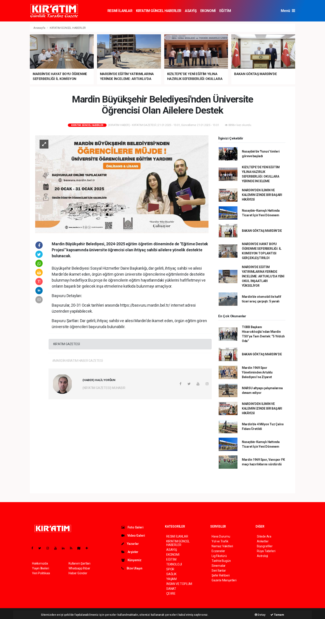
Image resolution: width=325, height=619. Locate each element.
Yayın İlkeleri (40, 568)
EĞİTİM (225, 11)
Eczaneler (218, 551)
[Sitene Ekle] (89, 548)
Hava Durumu (221, 536)
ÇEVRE (171, 593)
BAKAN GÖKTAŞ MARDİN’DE (262, 230)
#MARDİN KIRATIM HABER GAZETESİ (77, 360)
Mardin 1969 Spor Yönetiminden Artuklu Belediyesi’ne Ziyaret (257, 372)
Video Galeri (136, 535)
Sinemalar (219, 565)
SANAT (171, 588)
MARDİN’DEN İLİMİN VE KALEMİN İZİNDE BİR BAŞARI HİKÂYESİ (262, 194)
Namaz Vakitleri (222, 546)
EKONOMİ (208, 11)
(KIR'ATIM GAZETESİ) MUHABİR (103, 388)
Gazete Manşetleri (224, 580)
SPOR (170, 569)
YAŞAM (171, 579)
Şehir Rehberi (221, 575)
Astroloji (262, 556)
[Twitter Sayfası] (41, 548)
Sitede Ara (264, 536)
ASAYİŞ (191, 11)
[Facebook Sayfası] (34, 548)
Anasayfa (39, 27)
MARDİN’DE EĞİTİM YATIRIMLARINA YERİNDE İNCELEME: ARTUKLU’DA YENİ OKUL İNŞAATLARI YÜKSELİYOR (263, 276)
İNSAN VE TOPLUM (179, 584)
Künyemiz (134, 560)
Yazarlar (132, 543)
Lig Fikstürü (219, 556)
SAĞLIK (171, 574)
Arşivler (132, 552)
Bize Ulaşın (134, 568)
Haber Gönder (78, 573)
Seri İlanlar (219, 570)
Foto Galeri (135, 527)
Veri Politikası (41, 573)
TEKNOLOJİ (174, 564)
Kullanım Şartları (79, 563)
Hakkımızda (40, 563)
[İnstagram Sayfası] (49, 548)
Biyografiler (265, 546)
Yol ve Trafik (220, 541)
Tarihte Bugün (221, 561)
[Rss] (73, 548)
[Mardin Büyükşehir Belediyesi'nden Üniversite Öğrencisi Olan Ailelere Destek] (121, 184)
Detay (261, 614)
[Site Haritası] (80, 548)
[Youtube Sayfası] (57, 548)
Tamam (278, 614)
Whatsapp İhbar (79, 568)
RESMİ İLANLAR (119, 11)
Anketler (262, 541)
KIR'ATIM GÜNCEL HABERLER (158, 11)
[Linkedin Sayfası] (65, 548)
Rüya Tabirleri (266, 551)
